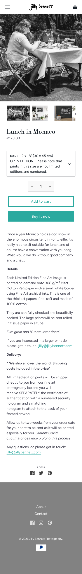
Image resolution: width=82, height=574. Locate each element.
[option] (18, 114)
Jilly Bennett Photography (45, 538)
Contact (41, 514)
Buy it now (41, 216)
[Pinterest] (50, 522)
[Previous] (6, 114)
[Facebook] (32, 522)
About (41, 507)
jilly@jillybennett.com (55, 346)
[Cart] (75, 7)
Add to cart (41, 201)
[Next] (75, 114)
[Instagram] (41, 522)
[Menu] (7, 8)
